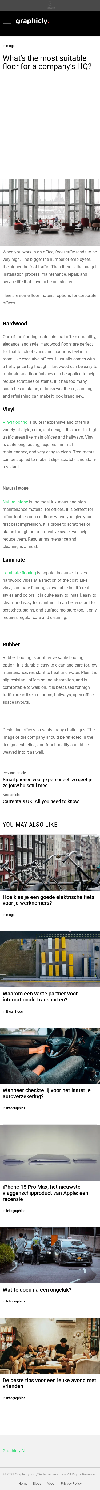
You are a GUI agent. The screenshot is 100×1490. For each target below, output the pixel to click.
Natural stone (15, 501)
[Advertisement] (50, 127)
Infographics (15, 1108)
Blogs (10, 915)
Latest (50, 8)
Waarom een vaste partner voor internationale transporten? (40, 996)
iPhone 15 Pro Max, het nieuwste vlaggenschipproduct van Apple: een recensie (45, 1193)
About (51, 1483)
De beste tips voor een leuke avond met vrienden (49, 1383)
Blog (9, 1011)
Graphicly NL (15, 1450)
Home (22, 1483)
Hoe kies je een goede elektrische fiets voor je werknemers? (48, 900)
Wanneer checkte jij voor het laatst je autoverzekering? (47, 1093)
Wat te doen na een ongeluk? (37, 1290)
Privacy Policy (71, 1483)
